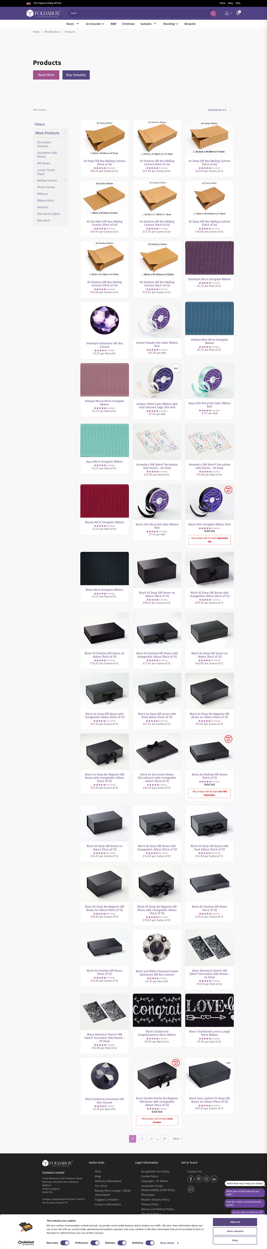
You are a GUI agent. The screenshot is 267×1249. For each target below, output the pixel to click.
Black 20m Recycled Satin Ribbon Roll (157, 502)
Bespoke (190, 24)
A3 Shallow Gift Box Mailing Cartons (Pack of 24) (157, 138)
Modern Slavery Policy (155, 1199)
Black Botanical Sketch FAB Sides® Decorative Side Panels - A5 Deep (104, 1012)
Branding (169, 24)
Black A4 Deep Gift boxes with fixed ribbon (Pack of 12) (157, 691)
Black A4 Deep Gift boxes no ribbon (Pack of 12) (209, 630)
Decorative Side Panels (47, 154)
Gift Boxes (43, 163)
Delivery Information (108, 1181)
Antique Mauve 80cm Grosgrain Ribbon (104, 379)
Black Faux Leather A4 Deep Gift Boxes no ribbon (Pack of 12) (209, 1075)
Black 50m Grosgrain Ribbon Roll (209, 502)
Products (70, 31)
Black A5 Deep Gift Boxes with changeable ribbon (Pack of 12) (157, 823)
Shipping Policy (151, 1214)
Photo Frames (46, 187)
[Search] (213, 13)
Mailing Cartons (47, 180)
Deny (235, 1240)
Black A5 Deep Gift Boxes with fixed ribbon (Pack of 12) (209, 823)
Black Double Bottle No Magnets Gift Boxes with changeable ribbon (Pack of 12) (157, 1075)
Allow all (235, 1222)
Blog (230, 3)
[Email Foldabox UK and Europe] (191, 1189)
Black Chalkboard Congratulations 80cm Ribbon (157, 1010)
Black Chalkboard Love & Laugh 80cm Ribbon (209, 1010)
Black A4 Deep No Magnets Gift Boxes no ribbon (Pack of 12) (209, 691)
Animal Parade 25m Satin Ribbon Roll (157, 320)
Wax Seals (43, 220)
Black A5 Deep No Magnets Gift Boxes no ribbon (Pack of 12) (104, 884)
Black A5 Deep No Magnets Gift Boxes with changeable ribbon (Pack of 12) (157, 884)
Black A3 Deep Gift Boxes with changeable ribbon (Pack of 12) (209, 570)
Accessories (93, 24)
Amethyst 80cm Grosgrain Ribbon (209, 257)
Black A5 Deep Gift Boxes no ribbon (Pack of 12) (104, 823)
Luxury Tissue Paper (46, 172)
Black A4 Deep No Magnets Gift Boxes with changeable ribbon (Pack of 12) (104, 752)
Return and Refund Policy (157, 1209)
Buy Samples (76, 75)
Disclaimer (148, 1195)
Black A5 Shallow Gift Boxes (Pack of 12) (209, 884)
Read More (46, 75)
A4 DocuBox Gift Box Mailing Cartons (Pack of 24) (104, 199)
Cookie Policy (149, 1176)
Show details (167, 1243)
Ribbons (42, 194)
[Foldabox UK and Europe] (44, 13)
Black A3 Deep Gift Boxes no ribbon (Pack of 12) (157, 570)
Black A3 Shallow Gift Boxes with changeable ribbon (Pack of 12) (157, 630)
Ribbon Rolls (45, 200)
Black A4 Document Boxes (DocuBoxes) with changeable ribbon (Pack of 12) (157, 752)
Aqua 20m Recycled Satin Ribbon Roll (209, 381)
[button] (100, 168)
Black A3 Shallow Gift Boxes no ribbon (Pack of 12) (104, 630)
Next (176, 1138)
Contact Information (108, 1204)
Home (222, 3)
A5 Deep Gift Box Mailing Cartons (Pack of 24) (209, 199)
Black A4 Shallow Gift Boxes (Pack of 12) (209, 752)
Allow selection (235, 1231)
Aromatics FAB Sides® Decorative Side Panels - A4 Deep (157, 442)
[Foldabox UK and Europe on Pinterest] (198, 1179)
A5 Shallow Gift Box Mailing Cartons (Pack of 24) (104, 259)
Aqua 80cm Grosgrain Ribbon (104, 440)
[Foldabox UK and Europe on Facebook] (191, 1179)
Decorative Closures (44, 144)
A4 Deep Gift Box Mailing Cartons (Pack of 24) (209, 138)
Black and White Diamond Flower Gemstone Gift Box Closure (157, 948)
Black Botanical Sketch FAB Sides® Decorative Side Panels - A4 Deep (209, 948)
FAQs (238, 3)
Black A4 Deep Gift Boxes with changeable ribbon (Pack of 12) (104, 691)
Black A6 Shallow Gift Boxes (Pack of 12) (104, 948)
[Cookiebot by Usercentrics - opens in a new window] (26, 1243)
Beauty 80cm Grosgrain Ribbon (104, 501)
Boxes (70, 24)
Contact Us (195, 1171)
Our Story (101, 1186)
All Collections (52, 31)
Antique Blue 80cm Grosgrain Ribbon (209, 318)
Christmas (128, 24)
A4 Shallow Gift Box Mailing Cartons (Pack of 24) (157, 199)
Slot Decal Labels (48, 214)
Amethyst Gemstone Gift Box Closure (104, 320)
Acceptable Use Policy (155, 1171)
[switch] (95, 1242)
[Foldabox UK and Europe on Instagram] (206, 1179)
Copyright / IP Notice (154, 1181)
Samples (146, 24)
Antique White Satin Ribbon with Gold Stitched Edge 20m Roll (157, 381)
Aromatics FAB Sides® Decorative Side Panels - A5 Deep (209, 442)
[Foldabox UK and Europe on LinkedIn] (214, 1179)
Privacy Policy (150, 1204)
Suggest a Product (107, 1199)
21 (164, 1138)
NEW (113, 24)
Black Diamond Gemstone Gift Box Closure (104, 1075)
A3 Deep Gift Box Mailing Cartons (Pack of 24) (104, 138)
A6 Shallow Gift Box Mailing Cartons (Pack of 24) (157, 259)
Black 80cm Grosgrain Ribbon (104, 568)
